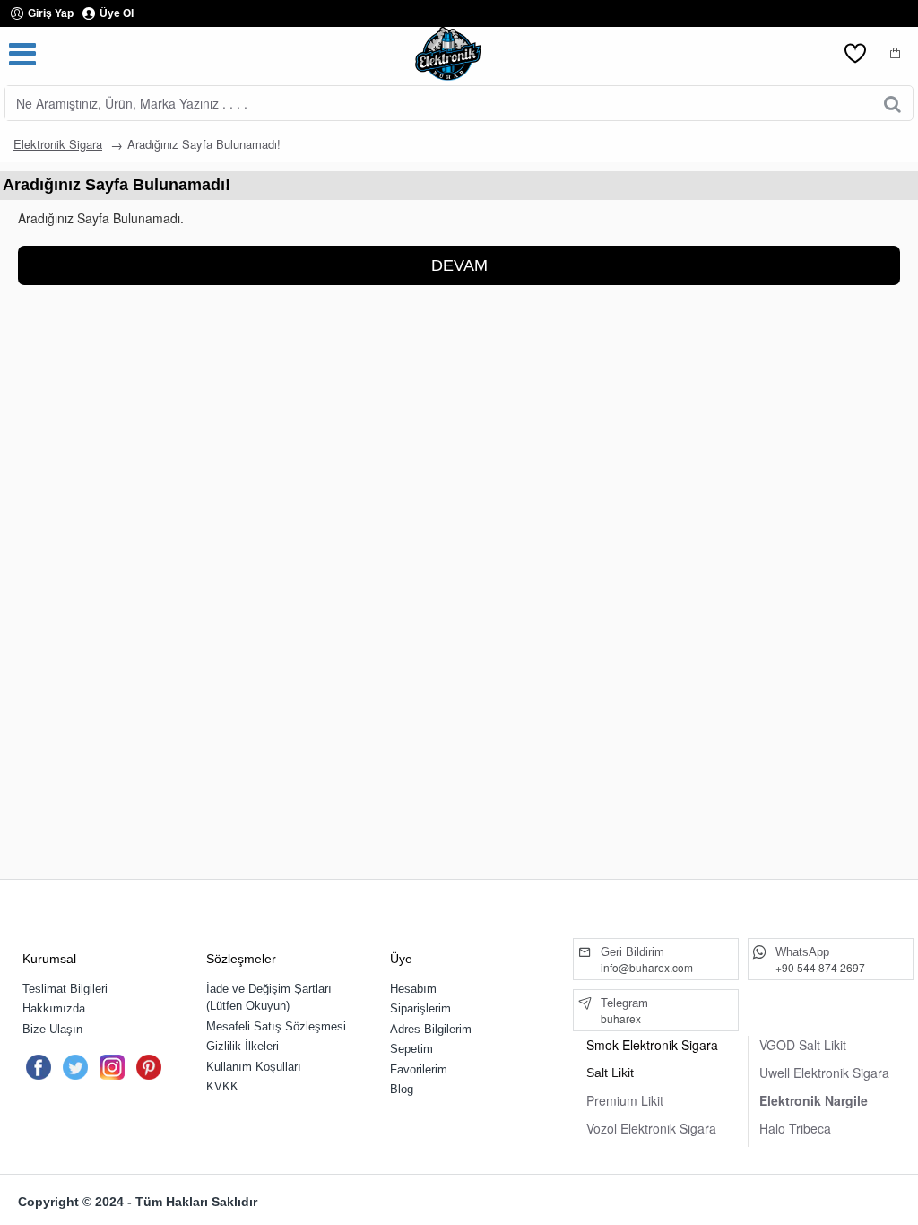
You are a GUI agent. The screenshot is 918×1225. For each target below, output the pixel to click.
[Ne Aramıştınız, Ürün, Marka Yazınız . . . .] (892, 103)
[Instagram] (112, 1067)
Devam (459, 265)
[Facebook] (38, 1067)
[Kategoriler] (22, 54)
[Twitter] (75, 1067)
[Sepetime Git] (895, 54)
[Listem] (855, 54)
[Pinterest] (149, 1067)
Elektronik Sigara (57, 143)
